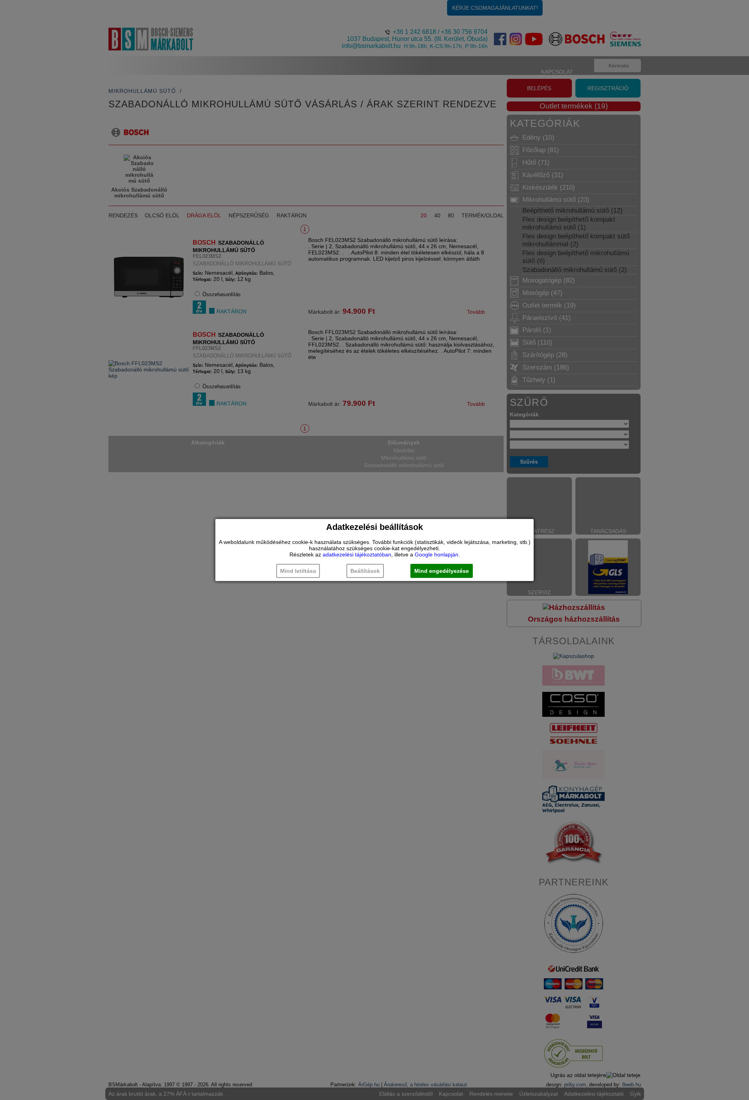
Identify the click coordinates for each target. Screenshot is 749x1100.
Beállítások (365, 571)
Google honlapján (436, 554)
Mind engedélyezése (441, 571)
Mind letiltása (298, 571)
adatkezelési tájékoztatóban (357, 554)
